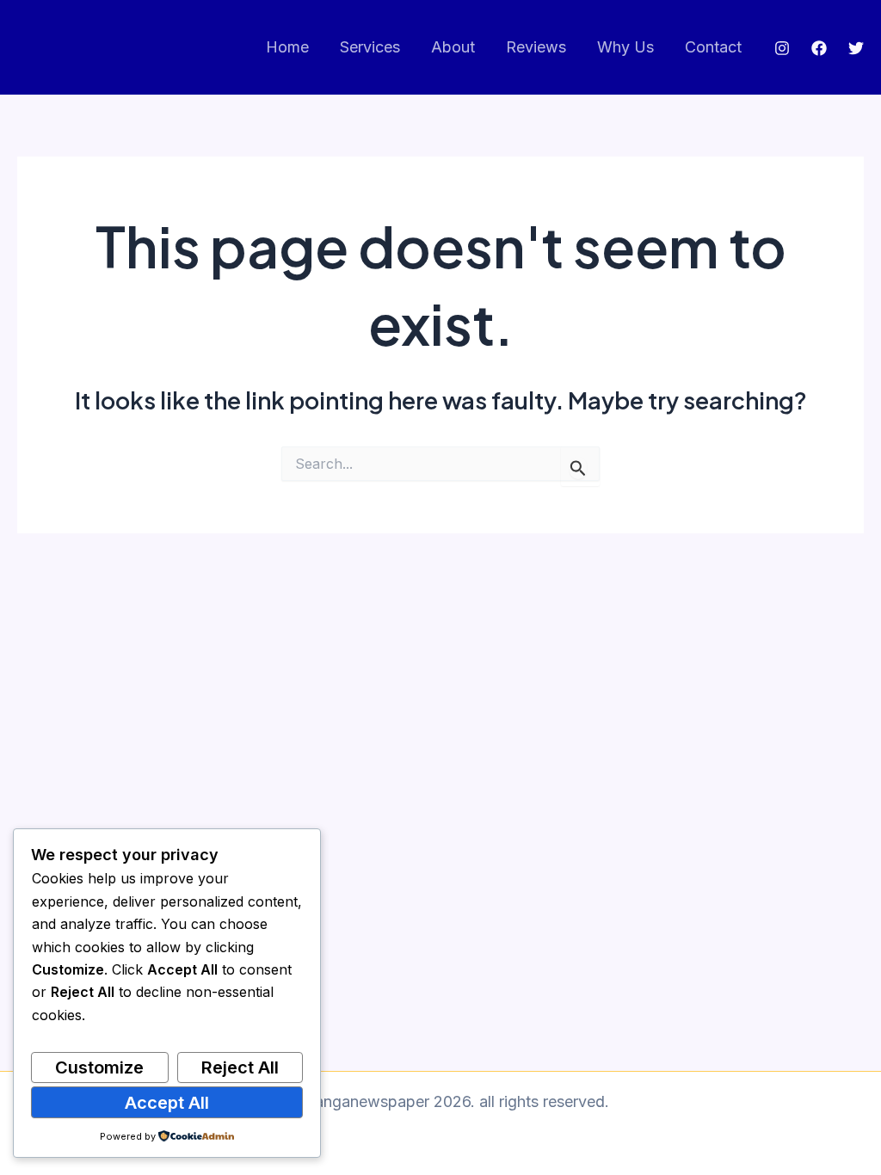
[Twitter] (856, 48)
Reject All (240, 1067)
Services (370, 47)
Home (287, 47)
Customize (99, 1067)
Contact (713, 47)
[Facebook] (819, 48)
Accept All (167, 1102)
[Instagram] (782, 48)
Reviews (536, 47)
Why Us (625, 47)
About (453, 47)
